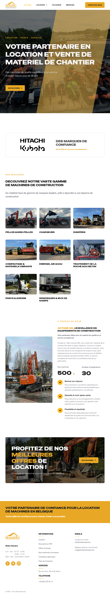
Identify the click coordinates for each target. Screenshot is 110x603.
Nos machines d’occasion (49, 552)
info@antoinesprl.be (82, 542)
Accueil (27, 5)
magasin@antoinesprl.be (84, 550)
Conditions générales (47, 557)
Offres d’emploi (45, 548)
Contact (42, 540)
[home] (10, 5)
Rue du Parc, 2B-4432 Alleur (49, 571)
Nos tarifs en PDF (45, 544)
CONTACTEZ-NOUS (95, 5)
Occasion (56, 5)
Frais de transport (46, 561)
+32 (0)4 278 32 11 (46, 581)
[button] (41, 5)
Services (70, 5)
